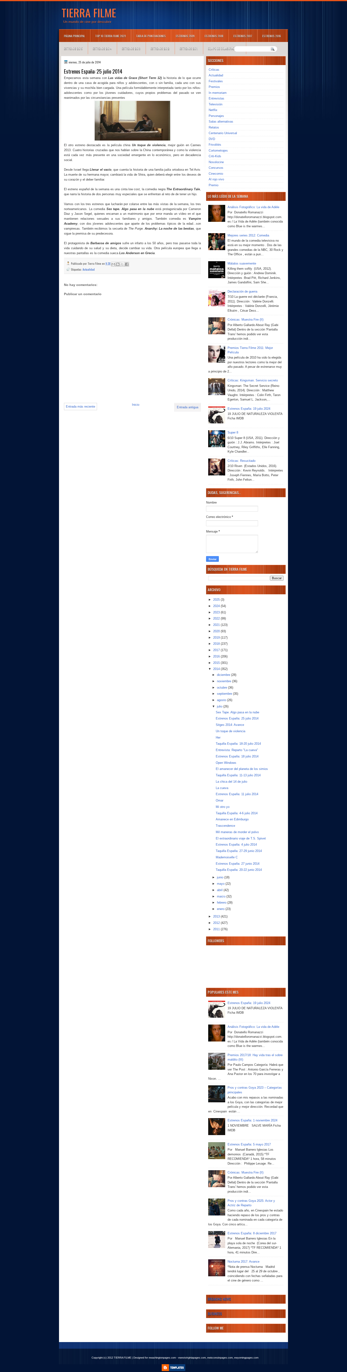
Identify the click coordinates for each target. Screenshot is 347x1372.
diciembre (224, 675)
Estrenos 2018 (214, 36)
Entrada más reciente (80, 406)
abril (220, 890)
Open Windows (226, 763)
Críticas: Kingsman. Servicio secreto (253, 380)
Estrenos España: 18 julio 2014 (237, 756)
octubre (222, 687)
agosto (222, 700)
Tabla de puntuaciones (151, 36)
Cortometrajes (218, 150)
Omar (219, 800)
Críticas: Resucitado (241, 461)
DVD (212, 139)
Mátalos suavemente (242, 263)
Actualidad (89, 269)
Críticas (214, 69)
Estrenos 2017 (242, 36)
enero (221, 909)
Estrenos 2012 (160, 48)
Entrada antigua (187, 407)
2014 (217, 669)
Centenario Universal (223, 133)
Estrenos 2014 (102, 48)
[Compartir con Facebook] (126, 264)
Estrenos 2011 (189, 48)
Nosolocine (216, 162)
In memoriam (218, 93)
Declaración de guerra (242, 291)
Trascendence (225, 825)
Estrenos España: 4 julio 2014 (236, 844)
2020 (217, 631)
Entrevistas (216, 98)
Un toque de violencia (230, 731)
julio (220, 706)
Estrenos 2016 (271, 36)
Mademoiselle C (227, 857)
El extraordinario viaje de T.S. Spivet (241, 838)
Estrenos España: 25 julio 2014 (237, 718)
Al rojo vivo (216, 179)
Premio (213, 185)
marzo (221, 896)
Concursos (216, 167)
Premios (214, 87)
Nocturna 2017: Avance (243, 1261)
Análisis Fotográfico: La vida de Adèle (253, 207)
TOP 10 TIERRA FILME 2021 (110, 36)
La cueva (222, 788)
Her (218, 737)
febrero (222, 902)
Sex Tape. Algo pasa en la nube (237, 712)
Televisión (215, 104)
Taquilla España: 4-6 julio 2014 (237, 813)
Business (215, 1313)
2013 (217, 916)
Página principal (74, 36)
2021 (217, 625)
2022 (217, 618)
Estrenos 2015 (73, 48)
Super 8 (233, 432)
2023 (217, 612)
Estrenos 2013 (131, 48)
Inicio (135, 404)
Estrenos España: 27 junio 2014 (237, 863)
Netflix (213, 110)
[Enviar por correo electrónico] (113, 264)
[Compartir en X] (122, 264)
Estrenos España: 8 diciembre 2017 (252, 1233)
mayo (221, 883)
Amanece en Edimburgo (232, 819)
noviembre (224, 681)
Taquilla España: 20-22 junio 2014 (239, 870)
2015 (217, 663)
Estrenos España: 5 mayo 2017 (249, 1144)
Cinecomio (216, 173)
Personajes (216, 116)
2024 (217, 606)
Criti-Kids (215, 156)
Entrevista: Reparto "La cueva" (237, 750)
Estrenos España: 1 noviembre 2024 (252, 1120)
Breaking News (219, 1299)
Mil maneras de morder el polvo (237, 832)
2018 (217, 643)
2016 (217, 656)
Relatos (214, 127)
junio (220, 877)
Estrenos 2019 (185, 36)
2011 (217, 929)
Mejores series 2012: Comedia (248, 235)
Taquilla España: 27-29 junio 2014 (239, 851)
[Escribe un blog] (117, 264)
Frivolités (215, 144)
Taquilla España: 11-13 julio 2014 (238, 775)
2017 (217, 650)
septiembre (225, 693)
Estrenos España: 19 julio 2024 (249, 408)
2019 (217, 637)
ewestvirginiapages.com (192, 1357)
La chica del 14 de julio (231, 781)
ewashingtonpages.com (162, 1357)
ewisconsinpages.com (220, 1357)
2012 (217, 923)
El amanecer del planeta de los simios (242, 769)
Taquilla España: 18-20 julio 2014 (238, 743)
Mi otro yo (222, 807)
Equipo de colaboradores (224, 48)
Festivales (216, 81)
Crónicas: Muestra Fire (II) (245, 319)
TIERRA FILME (89, 12)
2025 (217, 599)
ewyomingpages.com (246, 1357)
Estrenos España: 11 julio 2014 (237, 794)
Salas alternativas (221, 121)
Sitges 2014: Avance (230, 725)
